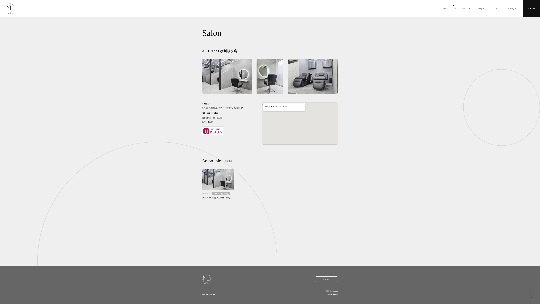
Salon (453, 8)
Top (444, 8)
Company (481, 8)
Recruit (531, 8)
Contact (495, 8)
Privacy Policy (333, 295)
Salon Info (466, 8)
